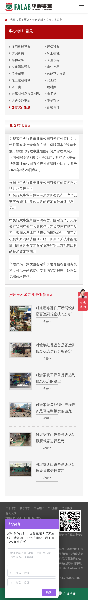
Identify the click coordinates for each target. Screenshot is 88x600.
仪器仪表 (18, 73)
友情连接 (39, 508)
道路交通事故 (21, 100)
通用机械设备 (21, 46)
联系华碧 (25, 508)
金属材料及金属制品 (26, 94)
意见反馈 (11, 513)
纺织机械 (18, 53)
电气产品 (53, 67)
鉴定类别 (37, 19)
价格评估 (53, 107)
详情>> (47, 321)
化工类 (51, 80)
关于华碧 (11, 508)
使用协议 (67, 508)
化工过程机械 (21, 80)
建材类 (51, 87)
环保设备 (53, 46)
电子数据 (53, 100)
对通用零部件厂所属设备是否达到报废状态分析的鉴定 (55, 314)
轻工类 (16, 87)
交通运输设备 (21, 67)
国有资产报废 (21, 107)
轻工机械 (53, 53)
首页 (26, 19)
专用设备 (53, 60)
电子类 (51, 94)
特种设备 (18, 60)
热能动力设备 (56, 73)
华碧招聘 (53, 508)
